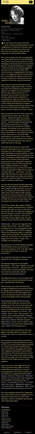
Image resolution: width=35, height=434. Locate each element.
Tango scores (5, 416)
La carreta (23, 311)
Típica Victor (5, 322)
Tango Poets (4, 422)
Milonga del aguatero (23, 384)
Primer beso (26, 257)
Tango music (4, 413)
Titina (8, 326)
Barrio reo (20, 376)
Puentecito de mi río (24, 388)
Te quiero (24, 322)
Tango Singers (5, 424)
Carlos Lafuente (10, 320)
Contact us (28, 432)
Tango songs (4, 415)
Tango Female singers (7, 426)
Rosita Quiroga (11, 188)
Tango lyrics (4, 411)
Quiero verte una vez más (11, 378)
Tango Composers (6, 427)
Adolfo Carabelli (26, 315)
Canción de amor (21, 317)
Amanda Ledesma (18, 274)
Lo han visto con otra (15, 382)
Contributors (17, 432)
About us (6, 432)
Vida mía (29, 376)
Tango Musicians (6, 421)
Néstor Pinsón (6, 40)
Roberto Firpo (10, 324)
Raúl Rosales (5, 224)
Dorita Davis (5, 26)
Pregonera (29, 378)
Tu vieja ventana (8, 386)
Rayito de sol (6, 259)
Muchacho (19, 386)
